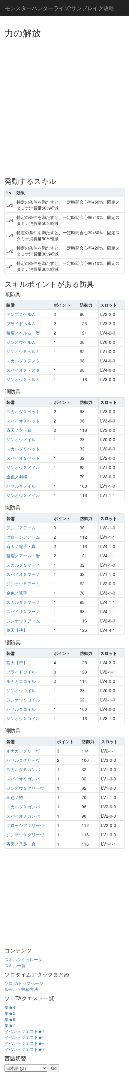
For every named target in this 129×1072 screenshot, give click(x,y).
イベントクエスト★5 (24, 1037)
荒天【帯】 (16, 662)
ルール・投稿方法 (21, 989)
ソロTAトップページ (23, 983)
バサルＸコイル (21, 709)
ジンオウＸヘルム (23, 379)
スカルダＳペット (23, 449)
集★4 (9, 1007)
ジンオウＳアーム (23, 583)
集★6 (9, 1019)
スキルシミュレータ (23, 959)
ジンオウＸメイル (23, 495)
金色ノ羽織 (16, 477)
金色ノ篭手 (16, 593)
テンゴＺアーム (21, 528)
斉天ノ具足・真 (21, 844)
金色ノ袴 (14, 797)
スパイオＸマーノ (23, 611)
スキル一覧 (15, 965)
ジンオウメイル (21, 439)
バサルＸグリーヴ (23, 760)
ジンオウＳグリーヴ (25, 788)
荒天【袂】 (16, 630)
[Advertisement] (64, 105)
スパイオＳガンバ (23, 779)
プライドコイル (21, 672)
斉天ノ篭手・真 (21, 546)
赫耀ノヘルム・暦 (23, 333)
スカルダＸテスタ (23, 361)
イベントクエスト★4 (24, 1031)
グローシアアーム (23, 537)
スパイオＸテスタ (23, 370)
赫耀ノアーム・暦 (23, 556)
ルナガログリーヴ (23, 751)
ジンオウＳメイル (23, 467)
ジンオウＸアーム (23, 621)
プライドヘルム (21, 323)
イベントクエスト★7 (24, 1049)
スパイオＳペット (23, 458)
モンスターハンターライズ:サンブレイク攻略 (59, 8)
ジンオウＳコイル (23, 700)
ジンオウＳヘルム (23, 351)
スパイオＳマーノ (23, 574)
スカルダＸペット (23, 411)
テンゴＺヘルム (21, 314)
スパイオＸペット (23, 421)
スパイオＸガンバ (23, 816)
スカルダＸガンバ (23, 807)
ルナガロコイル (21, 681)
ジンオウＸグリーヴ (25, 834)
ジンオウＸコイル (23, 718)
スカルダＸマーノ (23, 602)
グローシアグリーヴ (25, 825)
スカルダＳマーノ (23, 565)
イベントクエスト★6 (24, 1043)
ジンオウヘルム (21, 342)
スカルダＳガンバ (23, 769)
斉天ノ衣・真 (19, 430)
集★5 (9, 1013)
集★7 (9, 1025)
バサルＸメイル (21, 486)
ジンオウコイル (21, 690)
